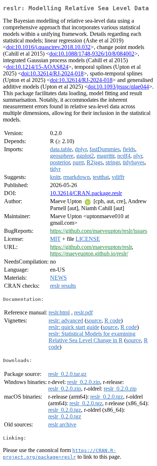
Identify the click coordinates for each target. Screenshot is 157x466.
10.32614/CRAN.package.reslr (86, 193)
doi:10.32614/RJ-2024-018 (52, 73)
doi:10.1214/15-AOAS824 (37, 67)
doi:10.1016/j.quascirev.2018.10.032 (48, 47)
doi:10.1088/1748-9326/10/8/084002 (91, 54)
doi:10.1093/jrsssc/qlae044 (118, 86)
